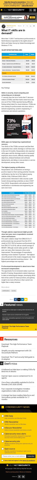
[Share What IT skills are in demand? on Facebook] (23, 26)
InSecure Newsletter (13, 428)
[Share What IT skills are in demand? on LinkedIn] (30, 26)
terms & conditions (29, 460)
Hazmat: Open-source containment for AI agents (15, 314)
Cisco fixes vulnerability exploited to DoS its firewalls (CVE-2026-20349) (18, 383)
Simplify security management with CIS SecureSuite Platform (16, 352)
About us (22, 472)
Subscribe (30, 456)
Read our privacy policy (12, 472)
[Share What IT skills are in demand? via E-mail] (34, 26)
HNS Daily (9, 416)
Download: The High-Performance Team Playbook (15, 327)
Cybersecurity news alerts (15, 434)
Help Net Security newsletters (15, 2)
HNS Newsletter (11, 422)
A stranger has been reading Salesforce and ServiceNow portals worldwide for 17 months (18, 397)
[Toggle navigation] (34, 10)
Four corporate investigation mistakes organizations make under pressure (16, 390)
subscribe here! (27, 6)
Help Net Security (11, 25)
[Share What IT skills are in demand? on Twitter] (27, 26)
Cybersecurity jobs (12, 441)
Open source (10, 449)
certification (5, 290)
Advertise (28, 472)
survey (14, 290)
